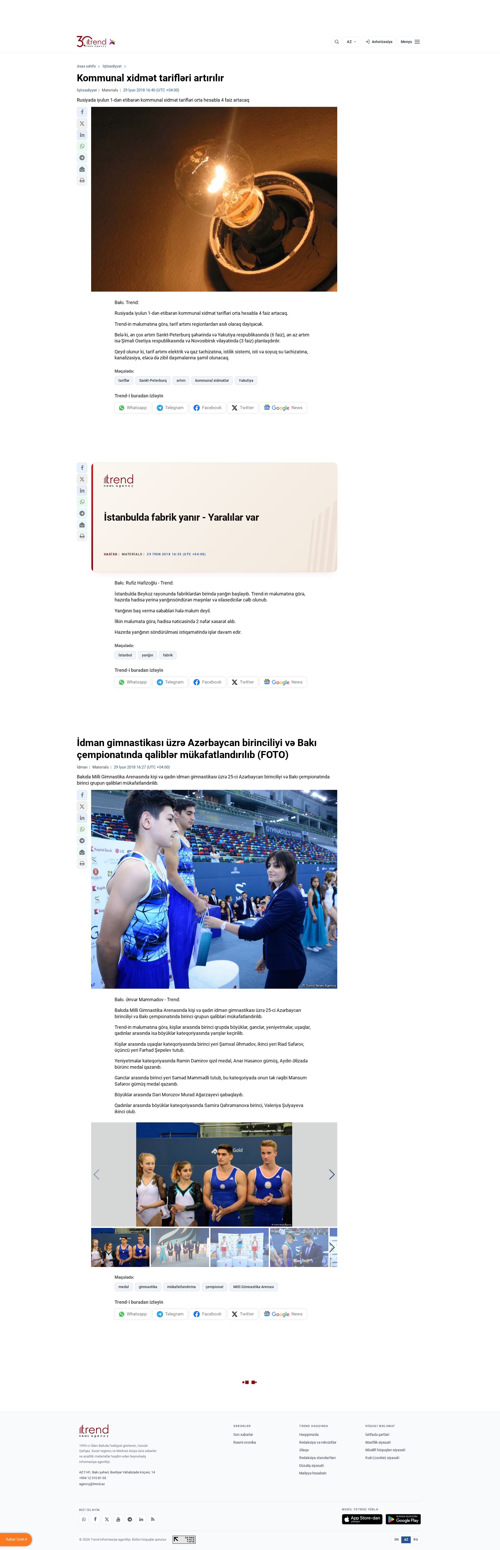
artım (181, 380)
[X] (106, 1519)
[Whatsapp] (84, 1519)
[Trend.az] (96, 41)
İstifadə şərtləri (377, 1434)
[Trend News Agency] (93, 1430)
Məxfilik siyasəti (378, 1442)
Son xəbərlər (243, 1434)
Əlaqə (304, 1450)
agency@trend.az (92, 1484)
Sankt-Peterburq (153, 380)
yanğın (147, 655)
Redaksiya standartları (317, 1458)
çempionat (214, 1287)
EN (397, 1539)
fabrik (168, 655)
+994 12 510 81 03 (92, 1478)
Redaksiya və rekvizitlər (317, 1442)
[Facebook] (95, 1519)
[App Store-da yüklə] (362, 1519)
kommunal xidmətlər (212, 380)
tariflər (123, 380)
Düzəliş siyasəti (311, 1465)
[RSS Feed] (152, 1519)
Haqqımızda (309, 1434)
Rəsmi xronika (244, 1442)
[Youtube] (118, 1519)
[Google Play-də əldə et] (403, 1519)
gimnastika (148, 1287)
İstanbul (125, 655)
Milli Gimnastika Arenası (253, 1287)
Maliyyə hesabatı (312, 1473)
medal (123, 1287)
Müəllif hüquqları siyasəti (385, 1450)
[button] (82, 112)
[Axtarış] (337, 41)
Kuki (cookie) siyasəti (382, 1458)
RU (416, 1539)
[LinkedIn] (141, 1519)
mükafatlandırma (181, 1287)
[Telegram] (129, 1519)
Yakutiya (246, 380)
